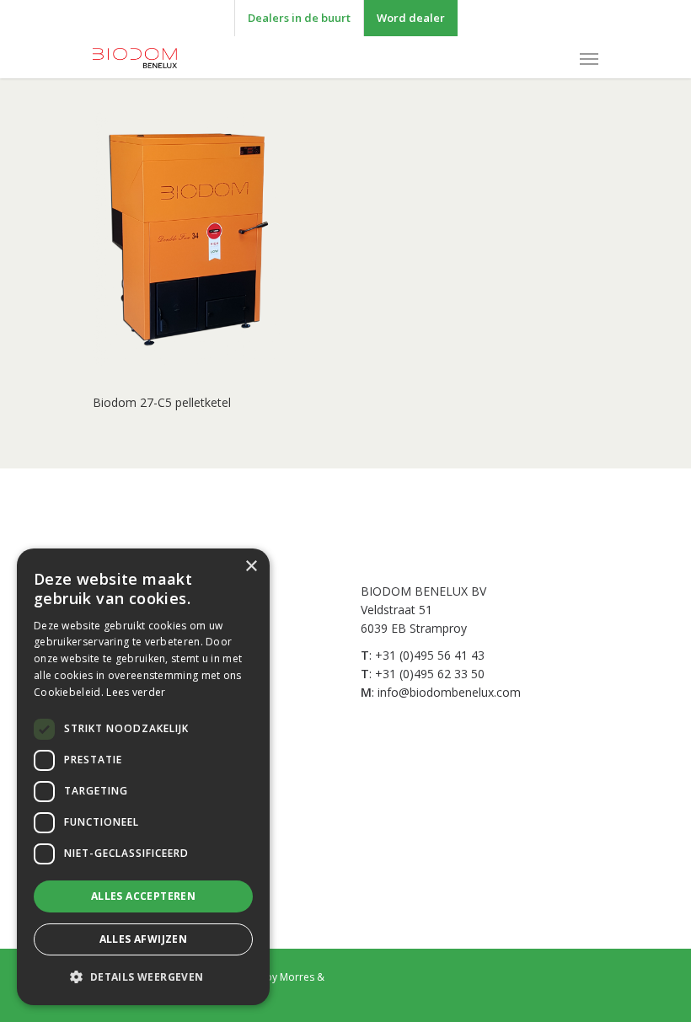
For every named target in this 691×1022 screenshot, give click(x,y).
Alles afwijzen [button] (143, 939)
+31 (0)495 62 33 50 (430, 674)
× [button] (250, 566)
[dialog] (143, 776)
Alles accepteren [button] (143, 896)
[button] (143, 977)
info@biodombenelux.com (449, 692)
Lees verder (135, 692)
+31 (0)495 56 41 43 (430, 655)
